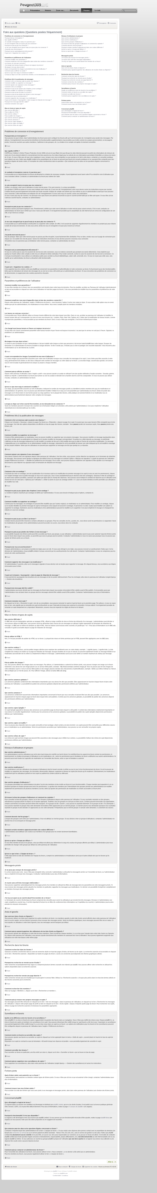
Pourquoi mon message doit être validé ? (17, 102)
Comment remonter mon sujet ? (14, 103)
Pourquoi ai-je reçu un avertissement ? (16, 96)
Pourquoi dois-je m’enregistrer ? (14, 38)
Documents (74, 10)
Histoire (48, 10)
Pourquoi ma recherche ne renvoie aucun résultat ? (76, 78)
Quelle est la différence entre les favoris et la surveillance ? (78, 90)
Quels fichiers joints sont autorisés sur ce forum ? (76, 102)
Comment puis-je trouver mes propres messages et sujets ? (79, 84)
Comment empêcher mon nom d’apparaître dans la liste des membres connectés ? (29, 61)
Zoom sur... (60, 10)
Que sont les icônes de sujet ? (14, 125)
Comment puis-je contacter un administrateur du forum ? (78, 116)
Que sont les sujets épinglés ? (14, 121)
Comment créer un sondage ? (13, 86)
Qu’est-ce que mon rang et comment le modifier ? (19, 72)
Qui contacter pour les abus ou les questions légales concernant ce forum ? (83, 114)
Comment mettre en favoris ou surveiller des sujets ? (77, 92)
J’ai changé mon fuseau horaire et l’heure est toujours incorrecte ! (24, 65)
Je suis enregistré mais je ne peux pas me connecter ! (21, 43)
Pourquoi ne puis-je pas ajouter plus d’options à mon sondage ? (23, 88)
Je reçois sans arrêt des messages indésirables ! (76, 59)
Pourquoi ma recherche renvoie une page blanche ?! (77, 80)
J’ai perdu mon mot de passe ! (14, 49)
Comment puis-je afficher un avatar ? (16, 71)
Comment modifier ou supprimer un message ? (19, 83)
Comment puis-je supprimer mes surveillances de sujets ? (78, 96)
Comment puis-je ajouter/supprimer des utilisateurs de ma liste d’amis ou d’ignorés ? (86, 70)
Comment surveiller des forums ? (71, 94)
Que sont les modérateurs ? (69, 40)
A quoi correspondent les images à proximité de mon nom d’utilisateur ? (26, 69)
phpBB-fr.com (63, 1173)
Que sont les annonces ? (12, 119)
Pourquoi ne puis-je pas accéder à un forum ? (18, 92)
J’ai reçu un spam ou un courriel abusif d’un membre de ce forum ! (81, 61)
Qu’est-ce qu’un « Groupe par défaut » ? (73, 49)
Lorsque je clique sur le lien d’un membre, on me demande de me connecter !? (30, 74)
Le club (97, 10)
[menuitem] (17, 23)
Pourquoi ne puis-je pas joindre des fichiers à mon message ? (23, 94)
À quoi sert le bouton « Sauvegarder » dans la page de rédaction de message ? (28, 100)
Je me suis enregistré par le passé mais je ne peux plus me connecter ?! (26, 47)
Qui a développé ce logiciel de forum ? (72, 110)
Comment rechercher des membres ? (72, 82)
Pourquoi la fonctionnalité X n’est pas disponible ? (76, 112)
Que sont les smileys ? (11, 114)
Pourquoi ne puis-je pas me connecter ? (16, 45)
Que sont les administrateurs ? (70, 38)
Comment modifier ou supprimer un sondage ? (18, 90)
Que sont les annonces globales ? (15, 117)
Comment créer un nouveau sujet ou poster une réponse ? (22, 81)
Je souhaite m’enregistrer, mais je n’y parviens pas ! (20, 41)
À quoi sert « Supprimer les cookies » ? (16, 53)
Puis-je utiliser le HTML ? (12, 112)
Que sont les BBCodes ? (12, 110)
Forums (87, 10)
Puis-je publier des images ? (13, 116)
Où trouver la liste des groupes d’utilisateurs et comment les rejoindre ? (82, 43)
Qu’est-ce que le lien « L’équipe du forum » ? (74, 51)
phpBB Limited (58, 1104)
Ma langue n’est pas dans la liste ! (15, 67)
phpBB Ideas (105, 1118)
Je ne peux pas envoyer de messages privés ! (75, 57)
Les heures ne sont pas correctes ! (15, 63)
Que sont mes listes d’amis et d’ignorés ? (73, 68)
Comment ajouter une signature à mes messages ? (20, 85)
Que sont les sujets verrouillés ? (14, 123)
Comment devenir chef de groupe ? (71, 45)
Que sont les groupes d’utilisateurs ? (72, 41)
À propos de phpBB (75, 1107)
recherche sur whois (19, 1133)
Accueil (24, 10)
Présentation (35, 10)
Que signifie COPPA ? (11, 40)
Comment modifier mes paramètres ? (16, 59)
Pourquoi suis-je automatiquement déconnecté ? (19, 51)
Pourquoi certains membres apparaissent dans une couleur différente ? (82, 47)
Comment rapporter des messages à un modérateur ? (21, 98)
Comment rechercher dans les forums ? (73, 76)
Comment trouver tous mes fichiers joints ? (74, 104)
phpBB (31, 348)
